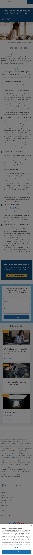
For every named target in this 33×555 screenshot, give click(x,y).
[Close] (31, 526)
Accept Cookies (16, 552)
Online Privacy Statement (23, 544)
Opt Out (16, 547)
